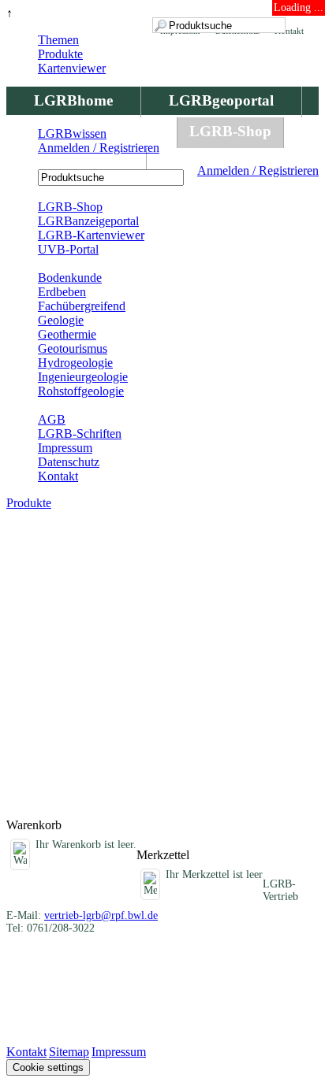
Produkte (60, 54)
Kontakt (58, 476)
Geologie (61, 320)
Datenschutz (68, 462)
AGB (51, 419)
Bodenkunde (70, 277)
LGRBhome (73, 100)
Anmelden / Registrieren (258, 170)
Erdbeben (62, 291)
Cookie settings (48, 1067)
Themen (58, 39)
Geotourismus (72, 348)
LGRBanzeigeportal (88, 221)
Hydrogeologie (75, 362)
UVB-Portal (68, 249)
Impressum (65, 447)
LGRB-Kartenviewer (91, 235)
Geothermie (67, 334)
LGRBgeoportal (221, 100)
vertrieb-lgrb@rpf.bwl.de (101, 915)
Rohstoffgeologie (81, 391)
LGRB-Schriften (79, 433)
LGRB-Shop (230, 131)
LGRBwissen (76, 162)
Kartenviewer (72, 68)
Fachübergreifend (81, 306)
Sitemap (69, 1051)
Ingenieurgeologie (83, 377)
